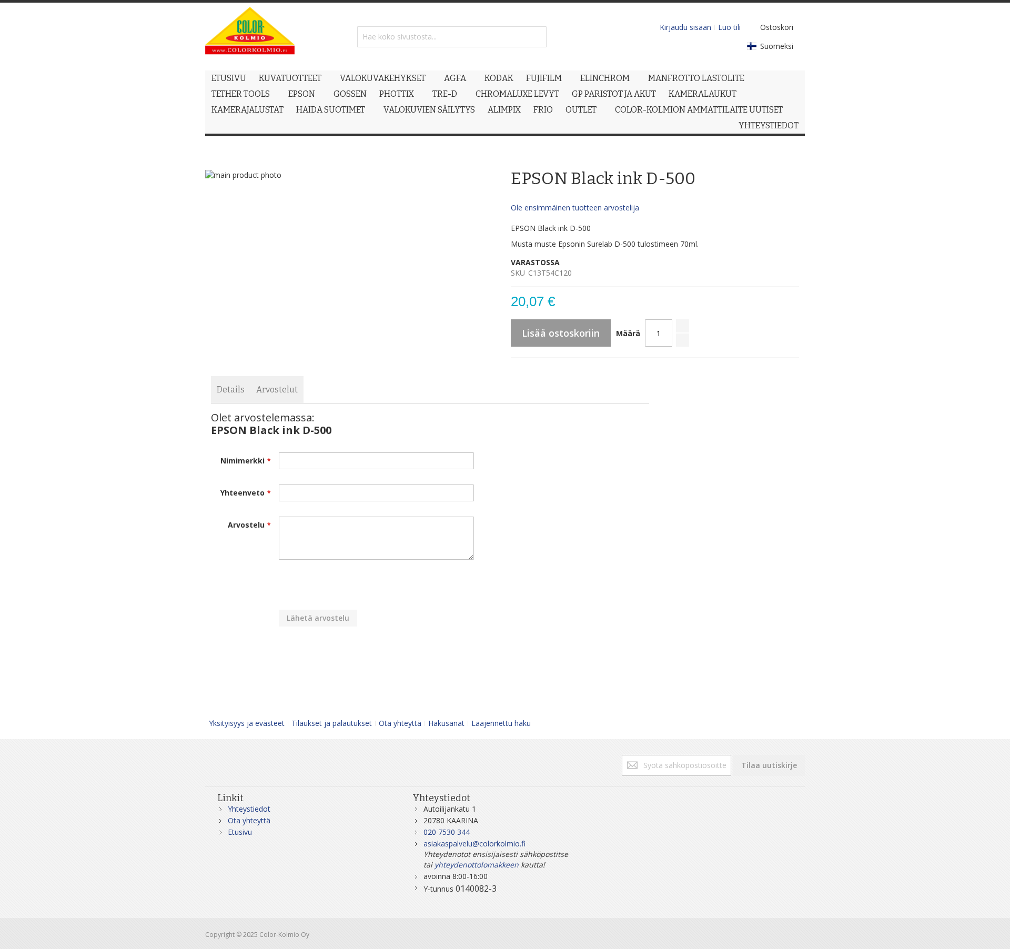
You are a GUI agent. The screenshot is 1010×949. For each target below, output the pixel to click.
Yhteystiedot (249, 809)
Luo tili (729, 27)
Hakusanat (446, 723)
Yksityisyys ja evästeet (247, 723)
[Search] (536, 37)
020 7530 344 (446, 832)
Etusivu (240, 832)
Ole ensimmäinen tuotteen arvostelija (575, 208)
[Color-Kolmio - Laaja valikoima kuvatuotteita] (250, 36)
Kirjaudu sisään (685, 27)
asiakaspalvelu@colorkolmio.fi (474, 844)
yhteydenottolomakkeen (477, 865)
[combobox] (452, 36)
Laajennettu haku (501, 723)
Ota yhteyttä (400, 723)
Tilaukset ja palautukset (331, 723)
